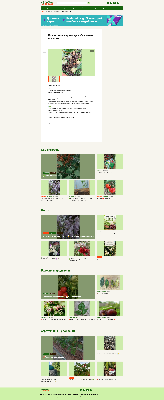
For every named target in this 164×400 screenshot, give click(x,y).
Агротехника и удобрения (58, 330)
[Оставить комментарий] (44, 51)
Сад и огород (60, 45)
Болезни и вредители (71, 45)
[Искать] (88, 3)
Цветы (45, 210)
